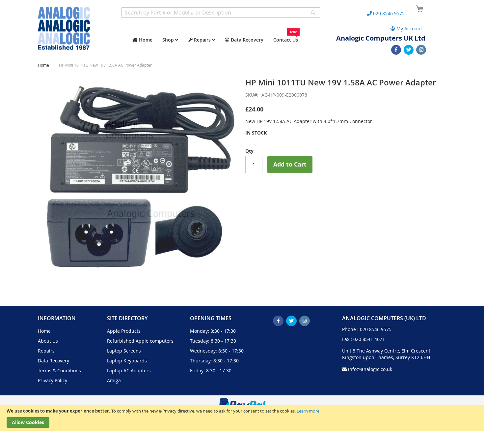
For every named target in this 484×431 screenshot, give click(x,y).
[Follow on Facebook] (396, 50)
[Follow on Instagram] (421, 50)
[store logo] (64, 28)
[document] (242, 418)
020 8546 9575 (375, 329)
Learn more (308, 411)
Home (43, 65)
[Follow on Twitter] (409, 50)
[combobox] (220, 12)
